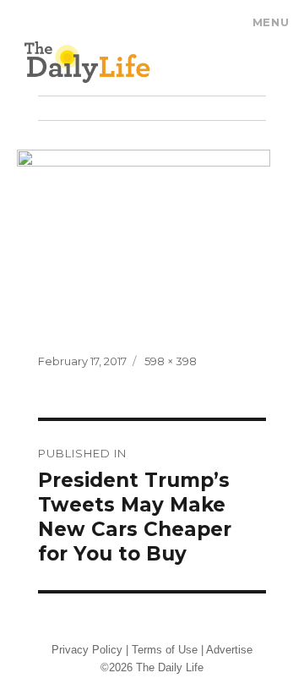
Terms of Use (165, 649)
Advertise (229, 649)
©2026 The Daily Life (152, 667)
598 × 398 (170, 361)
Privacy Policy (87, 649)
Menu (270, 22)
